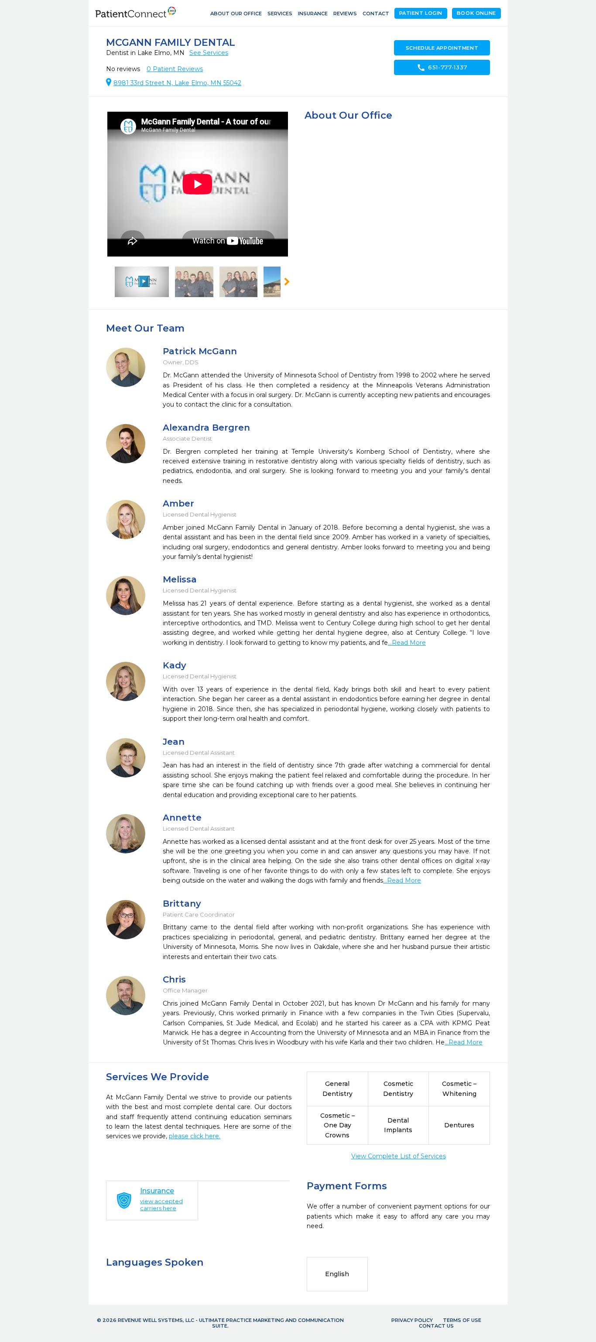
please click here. (194, 1136)
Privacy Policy (412, 1320)
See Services (208, 53)
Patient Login (420, 13)
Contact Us (436, 1326)
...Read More (407, 643)
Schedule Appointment (442, 48)
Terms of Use (462, 1320)
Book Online (476, 13)
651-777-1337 (442, 67)
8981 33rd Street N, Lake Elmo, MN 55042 (177, 83)
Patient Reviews (175, 69)
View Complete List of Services (398, 1156)
